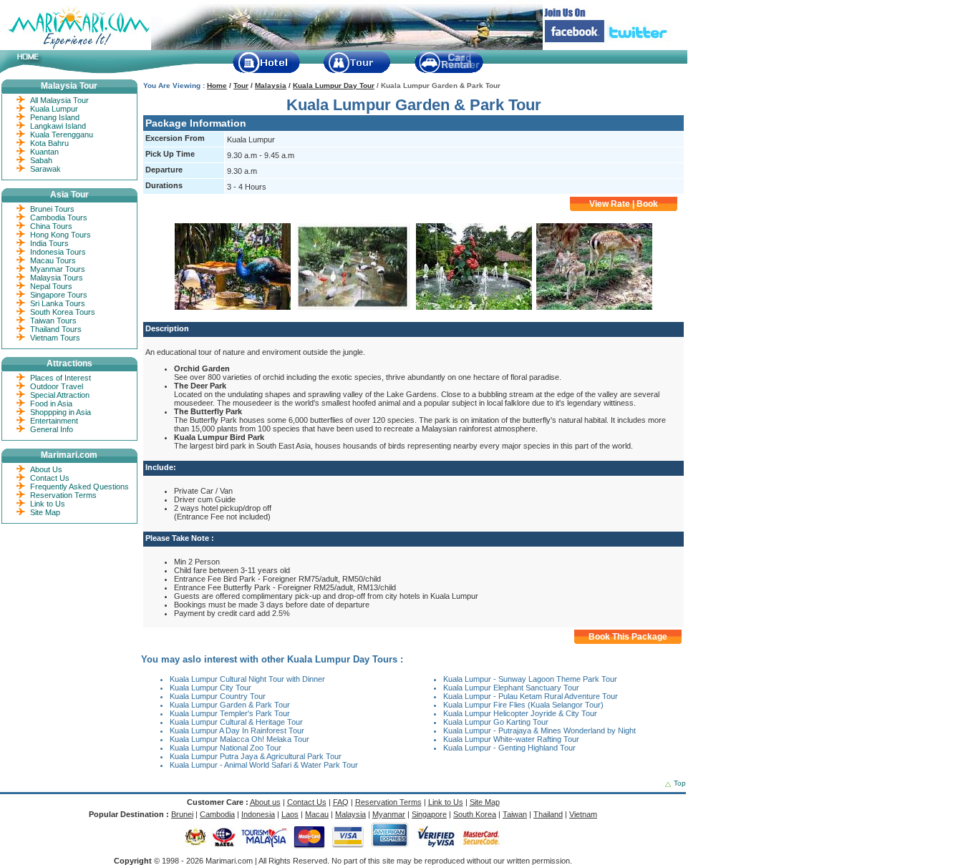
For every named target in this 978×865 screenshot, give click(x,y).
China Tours (51, 226)
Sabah (41, 160)
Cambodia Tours (58, 217)
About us (265, 802)
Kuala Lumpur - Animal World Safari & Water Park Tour (264, 765)
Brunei (182, 814)
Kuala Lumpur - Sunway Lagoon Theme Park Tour (530, 679)
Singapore (429, 814)
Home (217, 85)
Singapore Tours (58, 294)
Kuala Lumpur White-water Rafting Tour (511, 739)
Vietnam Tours (55, 337)
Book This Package (628, 637)
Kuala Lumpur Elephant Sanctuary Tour (511, 687)
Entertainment (54, 420)
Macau (317, 814)
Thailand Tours (56, 329)
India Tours (49, 243)
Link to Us (47, 503)
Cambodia (217, 814)
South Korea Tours (62, 312)
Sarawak (45, 169)
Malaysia (270, 85)
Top (680, 783)
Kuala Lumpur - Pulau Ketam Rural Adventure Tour (530, 696)
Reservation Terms (63, 495)
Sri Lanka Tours (57, 303)
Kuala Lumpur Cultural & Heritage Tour (236, 722)
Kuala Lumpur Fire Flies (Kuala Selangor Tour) (523, 704)
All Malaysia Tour (59, 100)
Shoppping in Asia (60, 412)
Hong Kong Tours (60, 234)
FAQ (341, 802)
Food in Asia (51, 403)
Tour (240, 85)
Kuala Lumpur (54, 108)
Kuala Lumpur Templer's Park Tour (230, 713)
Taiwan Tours (53, 320)
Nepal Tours (51, 286)
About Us (46, 469)
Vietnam (583, 814)
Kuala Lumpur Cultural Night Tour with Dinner (247, 679)
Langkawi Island (58, 126)
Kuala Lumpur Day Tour (333, 85)
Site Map (45, 512)
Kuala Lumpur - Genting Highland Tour (509, 747)
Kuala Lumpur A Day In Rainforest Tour (237, 730)
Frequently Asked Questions (79, 486)
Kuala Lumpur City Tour (210, 687)
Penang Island (54, 117)
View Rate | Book (623, 204)
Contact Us (49, 478)
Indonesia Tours (58, 252)
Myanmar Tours (57, 269)
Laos (290, 814)
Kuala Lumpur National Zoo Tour (225, 747)
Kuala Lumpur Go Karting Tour (495, 722)
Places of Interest (60, 377)
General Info (51, 429)
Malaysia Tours (56, 277)
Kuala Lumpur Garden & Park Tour (230, 704)
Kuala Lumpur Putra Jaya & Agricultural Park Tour (256, 756)
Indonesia (258, 814)
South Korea (474, 814)
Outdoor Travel (56, 386)
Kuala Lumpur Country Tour (218, 696)
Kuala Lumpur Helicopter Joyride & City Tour (520, 713)
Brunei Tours (52, 209)
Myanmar (388, 814)
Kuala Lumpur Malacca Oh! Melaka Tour (239, 739)
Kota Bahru (49, 143)
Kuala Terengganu (61, 134)
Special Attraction (59, 395)
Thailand (548, 814)
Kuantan (44, 151)
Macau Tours (53, 260)
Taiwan (515, 814)
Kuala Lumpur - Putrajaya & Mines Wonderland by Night (539, 730)
